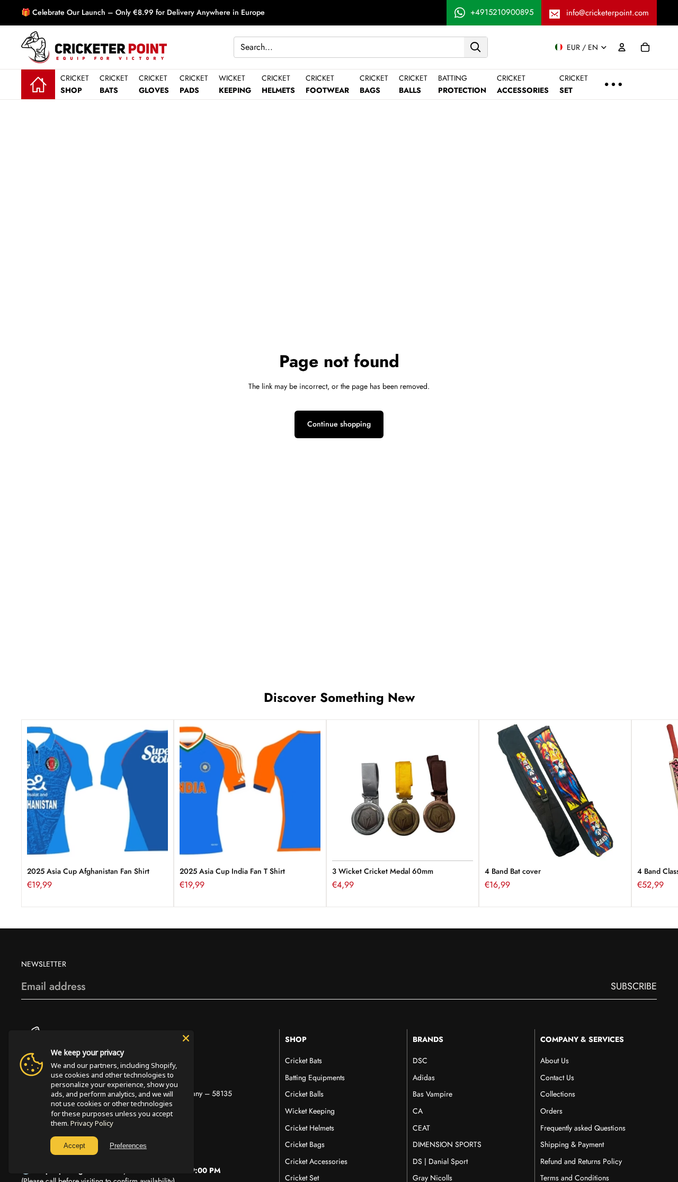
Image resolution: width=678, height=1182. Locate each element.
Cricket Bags (305, 1144)
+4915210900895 (501, 12)
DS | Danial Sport (440, 1161)
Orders (551, 1111)
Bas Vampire (432, 1094)
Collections (557, 1094)
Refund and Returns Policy (581, 1161)
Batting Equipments (315, 1077)
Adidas (424, 1077)
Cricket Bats (303, 1060)
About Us (554, 1060)
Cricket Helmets (309, 1128)
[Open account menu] (622, 47)
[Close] (186, 1038)
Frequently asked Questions (583, 1128)
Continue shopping (339, 424)
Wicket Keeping (310, 1111)
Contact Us (557, 1077)
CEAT (421, 1128)
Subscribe (634, 986)
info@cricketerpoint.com (607, 13)
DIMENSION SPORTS (447, 1144)
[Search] (475, 47)
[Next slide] (645, 813)
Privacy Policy (91, 1123)
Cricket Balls (304, 1094)
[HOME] (38, 84)
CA (418, 1111)
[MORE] (613, 84)
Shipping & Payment (572, 1144)
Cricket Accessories (316, 1161)
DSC (420, 1060)
